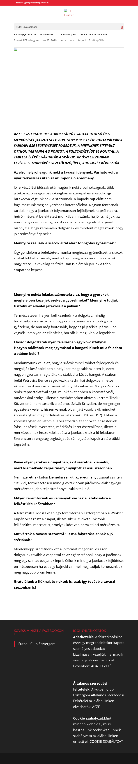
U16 (87, 40)
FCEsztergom (31, 40)
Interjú (80, 40)
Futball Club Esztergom (37, 643)
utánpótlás (97, 40)
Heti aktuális (66, 40)
